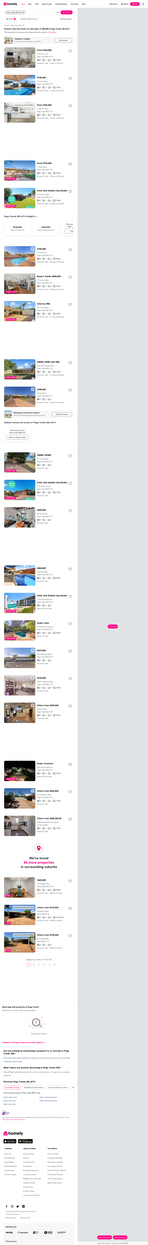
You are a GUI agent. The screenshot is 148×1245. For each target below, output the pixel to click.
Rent (30, 4)
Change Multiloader (55, 1158)
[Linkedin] (23, 1206)
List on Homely (53, 1154)
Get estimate (63, 40)
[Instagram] (12, 1206)
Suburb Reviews (61, 4)
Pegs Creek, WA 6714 (17, 25)
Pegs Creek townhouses (48, 1100)
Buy (23, 4)
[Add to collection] (70, 51)
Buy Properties (28, 1154)
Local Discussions (29, 1174)
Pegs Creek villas (9, 1104)
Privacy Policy (11, 1218)
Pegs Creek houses (10, 1097)
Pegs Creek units (9, 1100)
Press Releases (9, 1158)
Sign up (135, 4)
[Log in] (143, 4)
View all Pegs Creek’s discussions (15, 1072)
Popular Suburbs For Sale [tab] (57, 1087)
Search (67, 12)
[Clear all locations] (58, 12)
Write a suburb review (17, 437)
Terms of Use (25, 1218)
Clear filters (52, 32)
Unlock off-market (62, 414)
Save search (67, 19)
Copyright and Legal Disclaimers (13, 1119)
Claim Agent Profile (54, 1166)
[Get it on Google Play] (25, 1141)
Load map (113, 626)
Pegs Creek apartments (48, 1097)
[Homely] (18, 1133)
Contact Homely (10, 1174)
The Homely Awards (54, 1178)
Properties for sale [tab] (12, 1087)
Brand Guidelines (10, 1166)
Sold (36, 4)
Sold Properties (29, 1162)
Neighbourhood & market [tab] (33, 1087)
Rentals (26, 1158)
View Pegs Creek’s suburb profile (15, 1058)
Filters (12, 19)
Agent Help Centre (54, 1183)
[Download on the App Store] (10, 1141)
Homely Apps (9, 1170)
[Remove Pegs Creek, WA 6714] (23, 12)
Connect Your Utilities (31, 1195)
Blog (83, 4)
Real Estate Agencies (31, 1170)
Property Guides (29, 1183)
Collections (113, 4)
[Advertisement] (38, 139)
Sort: (30, 19)
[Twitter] (18, 1206)
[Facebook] (6, 1206)
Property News (28, 1191)
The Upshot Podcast (55, 1174)
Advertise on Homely (55, 1162)
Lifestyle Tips (28, 1187)
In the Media (8, 1162)
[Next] (73, 228)
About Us (7, 1154)
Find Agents (27, 1166)
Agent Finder (47, 4)
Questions (75, 4)
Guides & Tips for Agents (56, 1170)
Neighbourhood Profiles (32, 1178)
